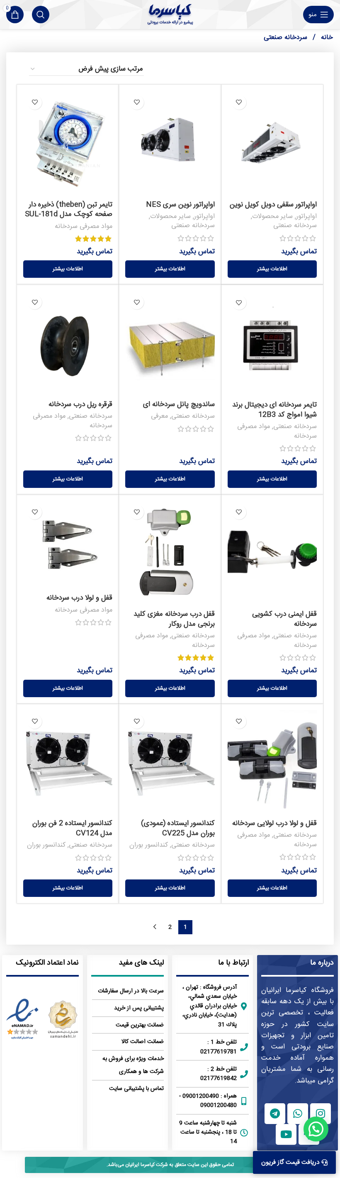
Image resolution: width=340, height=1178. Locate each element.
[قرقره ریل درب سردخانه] (67, 343)
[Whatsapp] (297, 1113)
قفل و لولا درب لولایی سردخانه (274, 823)
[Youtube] (286, 1134)
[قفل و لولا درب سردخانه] (67, 545)
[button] (316, 1129)
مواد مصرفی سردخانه (83, 226)
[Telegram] (275, 1113)
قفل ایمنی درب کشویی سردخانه (284, 619)
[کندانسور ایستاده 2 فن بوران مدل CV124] (67, 763)
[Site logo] (170, 14)
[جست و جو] (40, 14)
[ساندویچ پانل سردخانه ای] (169, 343)
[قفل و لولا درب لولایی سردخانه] (272, 763)
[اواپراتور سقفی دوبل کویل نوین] (272, 143)
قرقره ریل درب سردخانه (80, 404)
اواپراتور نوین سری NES (180, 205)
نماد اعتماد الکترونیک (47, 963)
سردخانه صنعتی (295, 225)
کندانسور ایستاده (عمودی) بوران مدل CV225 (178, 828)
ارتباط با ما (233, 963)
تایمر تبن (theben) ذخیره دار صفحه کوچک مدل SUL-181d (68, 209)
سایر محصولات (272, 216)
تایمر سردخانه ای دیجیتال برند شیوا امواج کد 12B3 (274, 410)
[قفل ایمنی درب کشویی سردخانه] (272, 553)
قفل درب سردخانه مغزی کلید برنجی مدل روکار (174, 619)
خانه (326, 37)
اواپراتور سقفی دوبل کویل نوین (273, 205)
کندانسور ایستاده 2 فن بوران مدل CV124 (72, 828)
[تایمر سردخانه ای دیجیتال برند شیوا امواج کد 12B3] (272, 344)
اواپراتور (306, 216)
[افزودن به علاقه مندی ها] (239, 102)
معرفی (159, 416)
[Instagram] (320, 1113)
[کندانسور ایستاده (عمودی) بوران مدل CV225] (169, 763)
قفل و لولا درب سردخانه (79, 598)
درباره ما (322, 963)
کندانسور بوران (148, 845)
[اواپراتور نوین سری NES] (169, 143)
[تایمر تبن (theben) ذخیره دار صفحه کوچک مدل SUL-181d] (67, 143)
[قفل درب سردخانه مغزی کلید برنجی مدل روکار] (169, 553)
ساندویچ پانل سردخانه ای (179, 404)
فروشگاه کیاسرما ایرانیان (297, 990)
